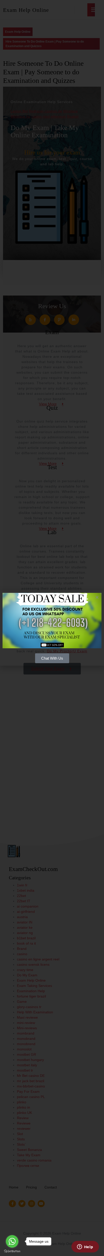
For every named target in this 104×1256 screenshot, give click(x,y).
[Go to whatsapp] (12, 1241)
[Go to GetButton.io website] (12, 1250)
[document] (52, 628)
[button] (97, 597)
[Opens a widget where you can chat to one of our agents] (85, 1247)
